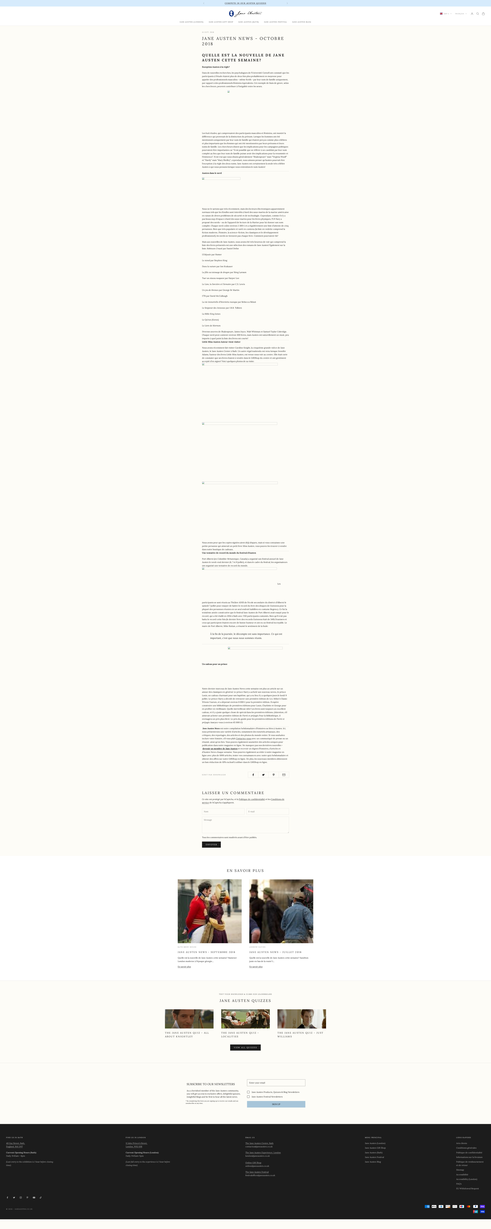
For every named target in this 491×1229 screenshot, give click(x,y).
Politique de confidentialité (252, 799)
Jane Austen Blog (301, 22)
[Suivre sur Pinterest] (27, 1197)
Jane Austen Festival (275, 22)
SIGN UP (276, 1104)
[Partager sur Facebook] (253, 775)
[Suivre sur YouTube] (34, 1197)
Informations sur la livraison (469, 1157)
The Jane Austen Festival (257, 1172)
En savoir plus (184, 966)
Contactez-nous (243, 738)
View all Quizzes (245, 1047)
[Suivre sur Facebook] (7, 1197)
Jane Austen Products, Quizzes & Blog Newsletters (275, 1092)
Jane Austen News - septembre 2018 (206, 952)
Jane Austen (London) (192, 22)
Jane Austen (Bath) (248, 22)
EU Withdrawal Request (467, 1188)
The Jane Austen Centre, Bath (259, 1143)
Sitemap (460, 1170)
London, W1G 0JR (134, 1146)
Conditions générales (466, 1148)
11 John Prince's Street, (136, 1143)
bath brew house (187, 947)
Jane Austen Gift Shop (221, 22)
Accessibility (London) (466, 1179)
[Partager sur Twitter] (263, 775)
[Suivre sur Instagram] (20, 1197)
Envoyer (211, 844)
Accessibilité (462, 1174)
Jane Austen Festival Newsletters (267, 1096)
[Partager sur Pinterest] (274, 775)
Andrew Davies (257, 947)
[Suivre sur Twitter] (14, 1197)
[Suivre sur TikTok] (40, 1197)
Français (459, 14)
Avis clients (461, 1143)
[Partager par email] (284, 775)
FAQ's (458, 1183)
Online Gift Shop (253, 1162)
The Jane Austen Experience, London (263, 1152)
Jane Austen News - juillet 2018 (275, 952)
